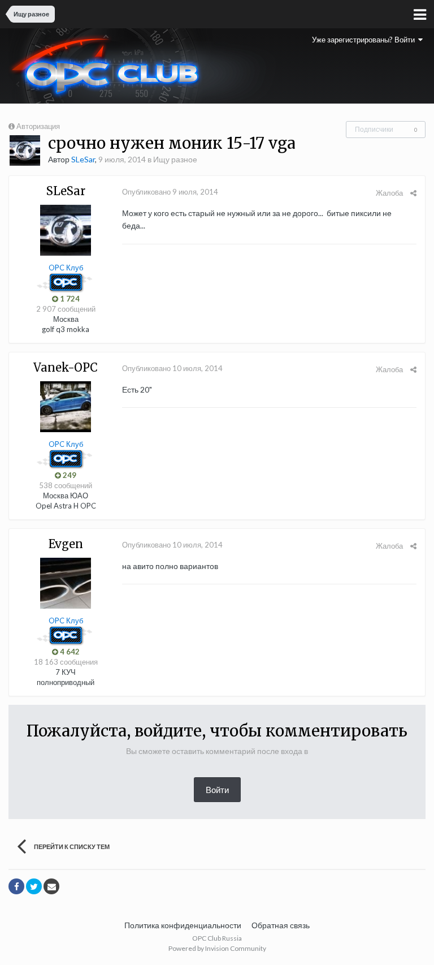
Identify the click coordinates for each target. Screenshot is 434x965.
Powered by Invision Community (217, 948)
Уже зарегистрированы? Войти (365, 39)
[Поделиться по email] (51, 886)
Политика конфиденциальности (182, 925)
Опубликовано (170, 191)
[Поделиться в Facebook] (16, 886)
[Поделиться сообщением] (413, 192)
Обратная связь (280, 925)
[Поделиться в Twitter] (34, 886)
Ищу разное (175, 159)
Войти (217, 790)
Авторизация (38, 126)
